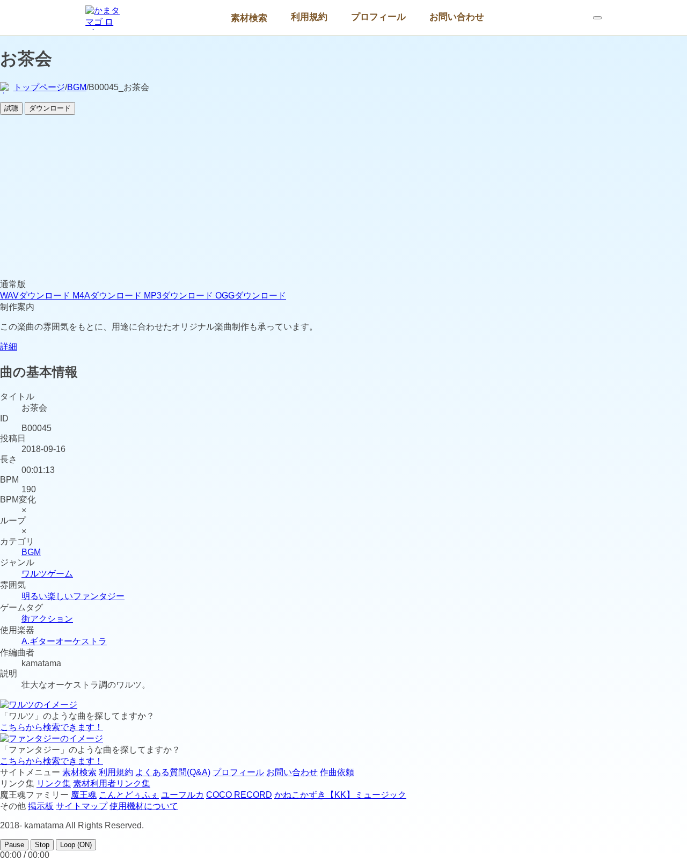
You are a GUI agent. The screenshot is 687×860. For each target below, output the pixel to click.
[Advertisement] (343, 198)
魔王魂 (84, 794)
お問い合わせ (456, 16)
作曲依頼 (337, 772)
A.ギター (38, 641)
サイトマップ (81, 806)
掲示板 (41, 806)
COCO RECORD (239, 794)
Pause (14, 845)
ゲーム (60, 573)
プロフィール (378, 16)
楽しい (60, 596)
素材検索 (249, 17)
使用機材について (143, 806)
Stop (42, 845)
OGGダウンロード (250, 295)
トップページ (39, 87)
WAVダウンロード (36, 295)
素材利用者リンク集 (111, 783)
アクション (51, 618)
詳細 (8, 346)
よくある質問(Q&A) (172, 772)
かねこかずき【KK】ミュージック (340, 794)
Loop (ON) (76, 845)
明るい (34, 596)
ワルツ (34, 573)
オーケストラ (81, 641)
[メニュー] (597, 17)
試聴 (11, 108)
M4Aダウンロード (108, 295)
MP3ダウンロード (179, 295)
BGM (76, 87)
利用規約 (309, 16)
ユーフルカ (182, 794)
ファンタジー (99, 596)
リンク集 (53, 783)
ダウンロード (50, 108)
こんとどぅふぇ (129, 794)
